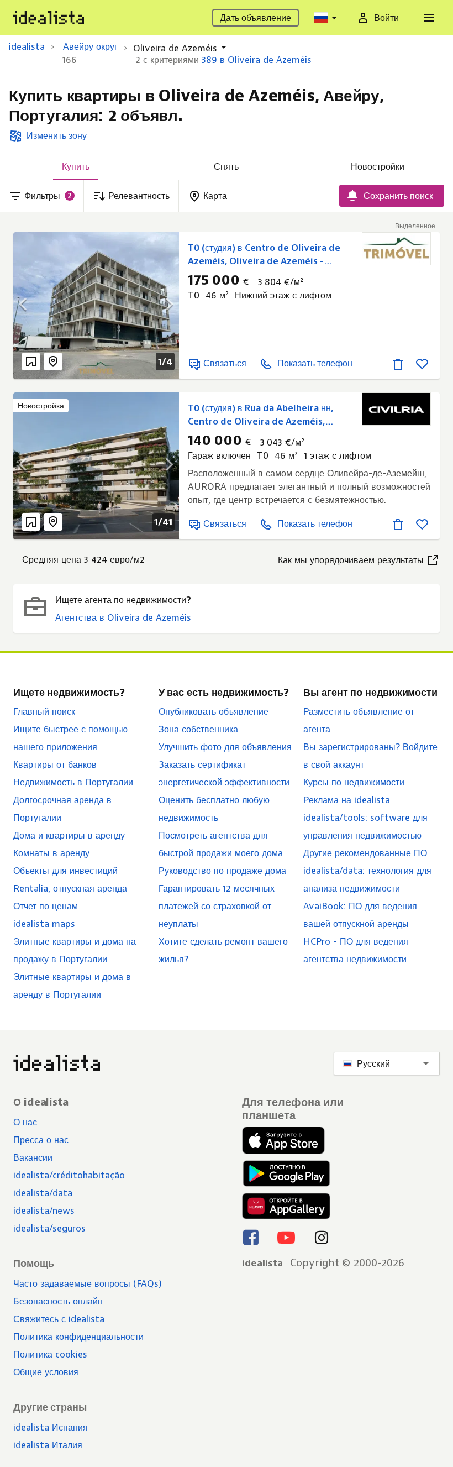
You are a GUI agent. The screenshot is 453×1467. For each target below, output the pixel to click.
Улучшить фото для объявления (225, 747)
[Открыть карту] (53, 361)
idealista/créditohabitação (69, 1175)
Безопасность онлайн (58, 1301)
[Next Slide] (162, 305)
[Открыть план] (31, 361)
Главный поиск (44, 711)
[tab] (75, 166)
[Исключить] (397, 363)
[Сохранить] (422, 363)
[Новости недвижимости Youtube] (286, 1237)
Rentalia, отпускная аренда (70, 888)
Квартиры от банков (55, 764)
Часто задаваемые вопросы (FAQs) (87, 1283)
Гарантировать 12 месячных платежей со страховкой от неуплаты (217, 906)
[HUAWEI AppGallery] (286, 1206)
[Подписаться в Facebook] (251, 1237)
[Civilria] (396, 409)
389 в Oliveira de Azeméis (257, 60)
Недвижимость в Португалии (73, 782)
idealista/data (42, 1193)
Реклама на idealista (346, 800)
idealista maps (44, 924)
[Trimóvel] (396, 248)
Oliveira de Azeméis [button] (175, 48)
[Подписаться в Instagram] (321, 1237)
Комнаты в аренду (51, 853)
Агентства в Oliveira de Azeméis (123, 617)
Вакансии (32, 1157)
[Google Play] (284, 1173)
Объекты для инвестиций (65, 871)
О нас (25, 1122)
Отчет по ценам (45, 906)
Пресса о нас (41, 1140)
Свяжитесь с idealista (58, 1319)
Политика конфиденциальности (78, 1336)
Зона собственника (198, 729)
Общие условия (45, 1372)
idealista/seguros (49, 1228)
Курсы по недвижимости (353, 782)
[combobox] (327, 18)
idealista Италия (47, 1445)
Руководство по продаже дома (222, 871)
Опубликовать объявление (213, 711)
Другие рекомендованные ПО (365, 853)
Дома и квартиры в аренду (69, 835)
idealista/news (44, 1210)
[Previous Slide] (29, 305)
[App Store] (286, 1140)
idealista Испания (50, 1427)
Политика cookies (50, 1354)
